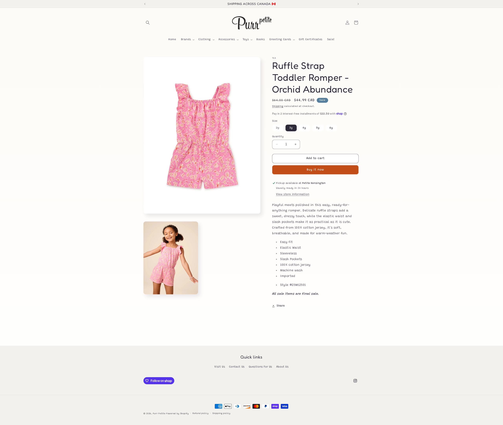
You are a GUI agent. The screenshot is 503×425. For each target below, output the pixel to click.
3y (291, 128)
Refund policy (200, 413)
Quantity (278, 136)
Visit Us (219, 367)
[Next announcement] (358, 4)
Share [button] (281, 306)
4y (304, 128)
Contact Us (237, 367)
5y (318, 128)
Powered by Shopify (177, 414)
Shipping (277, 106)
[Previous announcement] (144, 4)
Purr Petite (159, 414)
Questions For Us (260, 367)
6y (331, 128)
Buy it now (315, 169)
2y (279, 128)
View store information (292, 194)
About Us (282, 367)
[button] (147, 22)
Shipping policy (221, 413)
